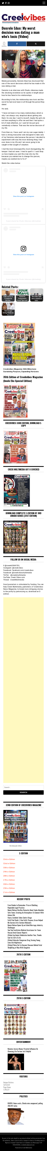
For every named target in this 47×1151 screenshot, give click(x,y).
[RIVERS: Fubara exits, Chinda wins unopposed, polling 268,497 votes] (16, 1116)
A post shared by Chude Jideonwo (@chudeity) (23, 221)
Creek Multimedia (27, 1147)
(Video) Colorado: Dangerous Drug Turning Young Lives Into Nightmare (24, 941)
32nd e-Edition (9, 863)
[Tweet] (36, 43)
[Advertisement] (23, 690)
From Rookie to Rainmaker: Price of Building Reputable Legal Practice (22, 906)
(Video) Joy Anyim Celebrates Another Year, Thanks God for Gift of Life (25, 936)
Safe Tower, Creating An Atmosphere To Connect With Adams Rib (26, 913)
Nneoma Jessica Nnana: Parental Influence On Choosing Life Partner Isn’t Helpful (23, 1050)
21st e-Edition (9, 892)
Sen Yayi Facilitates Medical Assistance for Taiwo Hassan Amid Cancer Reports (24, 931)
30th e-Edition (9, 868)
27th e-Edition (9, 880)
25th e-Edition (9, 888)
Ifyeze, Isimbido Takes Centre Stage (20, 917)
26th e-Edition (9, 884)
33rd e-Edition (9, 859)
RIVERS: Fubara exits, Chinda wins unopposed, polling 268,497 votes (25, 1104)
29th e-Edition (9, 872)
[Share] (17, 43)
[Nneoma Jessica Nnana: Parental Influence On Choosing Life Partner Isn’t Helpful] (16, 1062)
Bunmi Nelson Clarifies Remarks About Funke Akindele (26, 910)
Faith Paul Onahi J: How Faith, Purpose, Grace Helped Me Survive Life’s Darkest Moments (25, 921)
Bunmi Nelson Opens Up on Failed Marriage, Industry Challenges (25, 926)
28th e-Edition (9, 876)
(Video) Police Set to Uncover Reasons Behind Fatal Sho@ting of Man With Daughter (25, 946)
